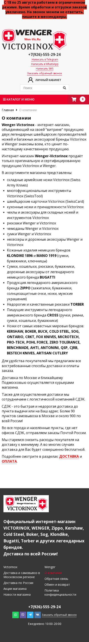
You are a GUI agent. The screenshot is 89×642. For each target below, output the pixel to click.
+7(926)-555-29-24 (44, 54)
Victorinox (10, 567)
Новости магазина (17, 594)
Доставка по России (18, 583)
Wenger (49, 567)
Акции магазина (15, 589)
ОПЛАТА (9, 461)
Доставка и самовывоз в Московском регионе (21, 575)
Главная (8, 110)
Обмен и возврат (57, 584)
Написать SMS (44, 68)
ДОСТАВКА (69, 456)
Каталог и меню (20, 99)
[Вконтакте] (37, 615)
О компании (53, 573)
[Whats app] (15, 615)
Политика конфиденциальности (60, 592)
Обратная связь (56, 579)
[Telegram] (30, 615)
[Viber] (23, 615)
